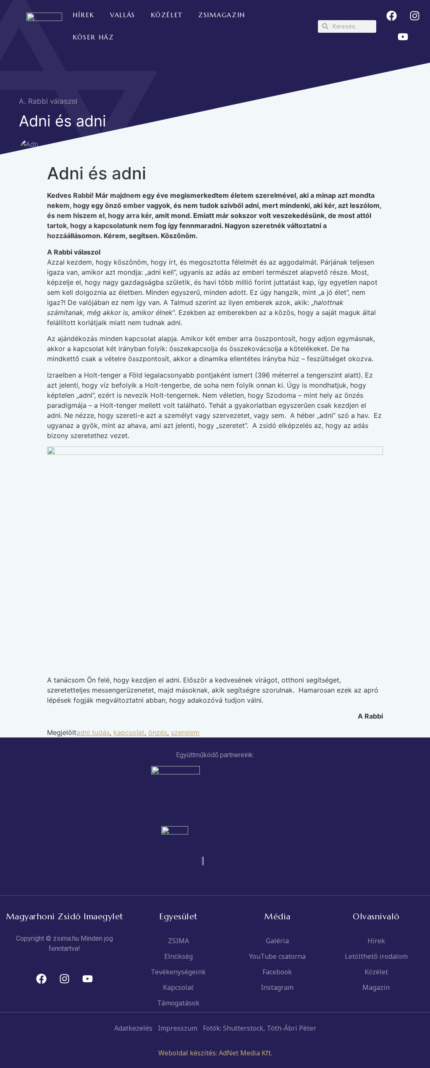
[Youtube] (403, 36)
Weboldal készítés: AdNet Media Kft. (215, 1053)
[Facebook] (391, 15)
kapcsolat (128, 732)
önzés (157, 732)
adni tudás (93, 732)
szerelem (185, 732)
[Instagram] (414, 15)
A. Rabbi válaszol (48, 101)
